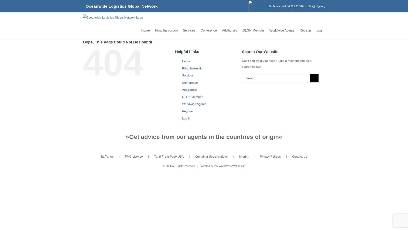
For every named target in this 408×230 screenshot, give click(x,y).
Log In (186, 118)
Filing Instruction (193, 68)
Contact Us (299, 156)
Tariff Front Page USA (169, 156)
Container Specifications (211, 156)
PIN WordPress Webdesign (229, 166)
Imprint (243, 156)
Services (188, 75)
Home (186, 61)
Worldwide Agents (194, 104)
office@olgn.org (316, 6)
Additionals (189, 89)
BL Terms (274, 6)
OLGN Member (192, 97)
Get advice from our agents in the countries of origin (204, 137)
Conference (190, 82)
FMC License (134, 156)
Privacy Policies (270, 156)
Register (187, 111)
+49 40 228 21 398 (293, 6)
